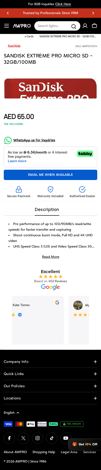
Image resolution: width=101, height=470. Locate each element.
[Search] (74, 26)
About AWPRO (15, 452)
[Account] (85, 26)
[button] (8, 13)
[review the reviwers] (56, 303)
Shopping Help (43, 452)
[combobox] (57, 26)
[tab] (47, 211)
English (9, 413)
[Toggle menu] (6, 26)
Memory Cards (25, 36)
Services (89, 452)
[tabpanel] (50, 240)
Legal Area (69, 452)
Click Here (63, 4)
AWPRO (21, 461)
